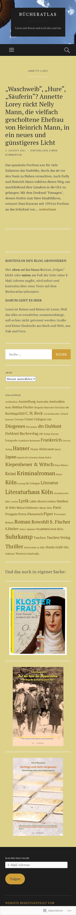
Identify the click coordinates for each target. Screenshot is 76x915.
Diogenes (15, 426)
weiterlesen (47, 209)
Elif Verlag (44, 434)
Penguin (11, 514)
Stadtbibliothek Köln (49, 529)
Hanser (21, 448)
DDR (49, 419)
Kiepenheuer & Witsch (29, 464)
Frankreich (51, 440)
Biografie (39, 407)
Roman (22, 521)
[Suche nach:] (38, 354)
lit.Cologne (33, 483)
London (14, 501)
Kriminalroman (36, 473)
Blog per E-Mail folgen (17, 858)
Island (58, 449)
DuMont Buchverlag (21, 433)
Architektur (11, 401)
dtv (41, 426)
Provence (60, 514)
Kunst (59, 474)
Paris (57, 507)
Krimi (10, 473)
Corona (19, 419)
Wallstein (10, 553)
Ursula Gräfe (54, 547)
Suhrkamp (19, 536)
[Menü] (11, 50)
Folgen (15, 879)
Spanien (31, 529)
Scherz (22, 529)
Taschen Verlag (58, 537)
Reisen (9, 522)
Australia (42, 401)
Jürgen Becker (45, 457)
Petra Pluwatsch (30, 514)
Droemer (31, 427)
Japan (10, 457)
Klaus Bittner (61, 465)
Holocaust (46, 449)
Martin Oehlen (47, 501)
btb (67, 407)
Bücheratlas (38, 14)
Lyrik (24, 501)
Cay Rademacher (51, 413)
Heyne (34, 449)
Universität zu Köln (34, 547)
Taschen (39, 538)
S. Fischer (60, 521)
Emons (55, 434)
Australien (57, 401)
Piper (48, 513)
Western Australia (27, 553)
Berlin (8, 407)
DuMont (53, 426)
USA (66, 547)
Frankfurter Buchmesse (29, 440)
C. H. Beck (34, 413)
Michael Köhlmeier (28, 508)
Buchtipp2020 (15, 413)
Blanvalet (49, 407)
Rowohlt (40, 522)
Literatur (49, 483)
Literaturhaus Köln (29, 492)
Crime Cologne (35, 419)
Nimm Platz (45, 508)
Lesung (21, 483)
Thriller (14, 546)
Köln (11, 482)
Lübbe (33, 501)
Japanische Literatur (27, 457)
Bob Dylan (60, 407)
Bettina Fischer (23, 407)
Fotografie (11, 440)
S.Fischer (12, 529)
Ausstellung (27, 401)
